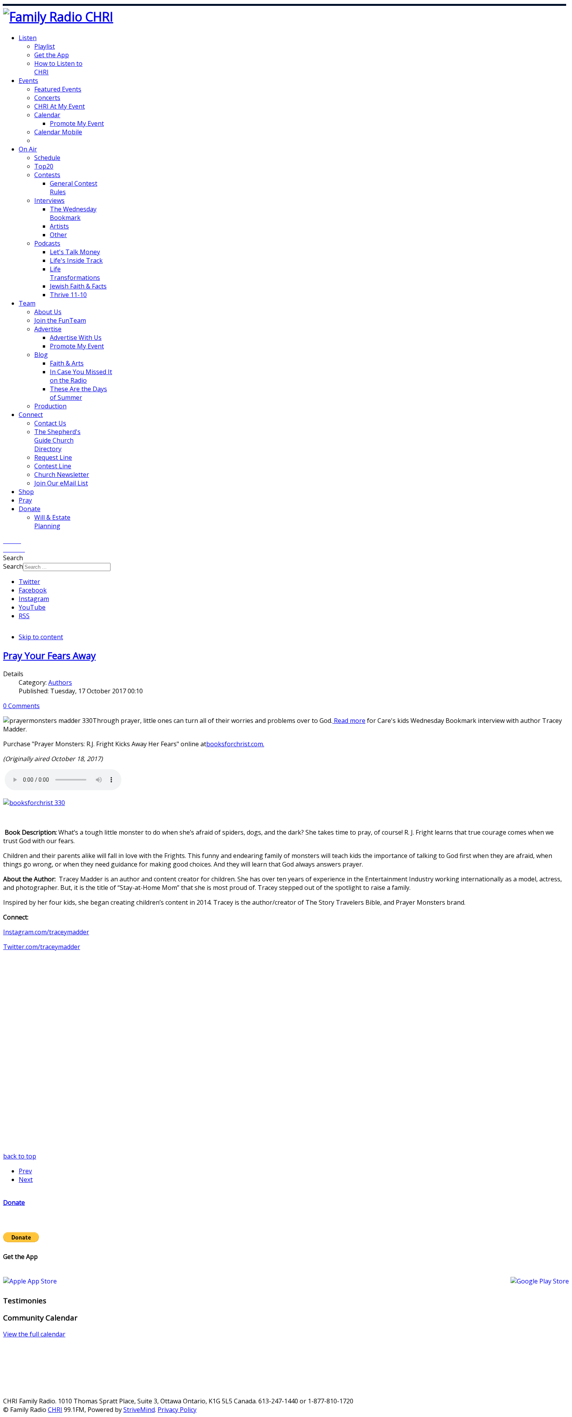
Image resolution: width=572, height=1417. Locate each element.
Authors (60, 682)
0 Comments (21, 705)
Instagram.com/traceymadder (46, 932)
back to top (19, 1156)
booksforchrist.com (234, 744)
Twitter (29, 581)
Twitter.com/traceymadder (41, 946)
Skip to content (41, 637)
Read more (348, 720)
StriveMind (139, 1409)
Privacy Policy (177, 1409)
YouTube (32, 607)
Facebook (33, 590)
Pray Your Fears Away (49, 655)
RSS (24, 616)
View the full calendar (34, 1334)
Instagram (34, 598)
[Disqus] (286, 1054)
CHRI (55, 1409)
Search (13, 566)
